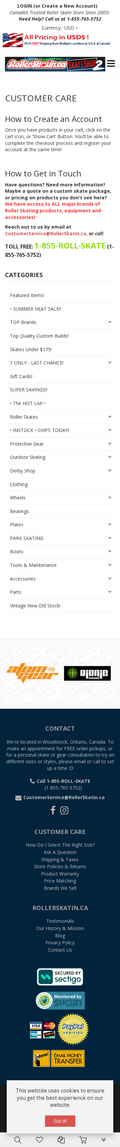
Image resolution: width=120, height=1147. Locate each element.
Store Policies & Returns (60, 866)
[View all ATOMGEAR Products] (32, 673)
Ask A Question (60, 852)
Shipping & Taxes (60, 859)
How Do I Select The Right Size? (60, 845)
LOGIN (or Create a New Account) (57, 6)
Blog (60, 935)
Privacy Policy (60, 942)
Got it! (60, 1121)
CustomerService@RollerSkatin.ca (45, 233)
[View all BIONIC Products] (87, 673)
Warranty (60, 874)
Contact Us (60, 950)
